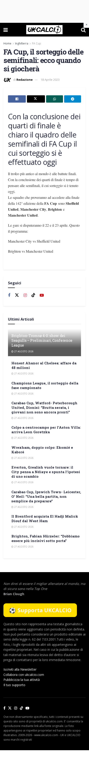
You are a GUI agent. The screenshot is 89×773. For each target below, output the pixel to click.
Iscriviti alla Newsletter (20, 669)
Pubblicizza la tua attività (21, 679)
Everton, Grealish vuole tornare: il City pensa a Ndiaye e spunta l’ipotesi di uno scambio (45, 472)
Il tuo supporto (14, 685)
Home (7, 43)
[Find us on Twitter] (17, 295)
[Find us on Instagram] (25, 295)
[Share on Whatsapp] (54, 99)
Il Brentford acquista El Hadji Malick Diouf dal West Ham (44, 518)
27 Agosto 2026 (23, 351)
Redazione (24, 80)
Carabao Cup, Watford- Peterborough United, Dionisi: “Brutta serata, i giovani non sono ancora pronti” (44, 407)
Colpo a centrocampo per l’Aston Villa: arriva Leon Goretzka (46, 429)
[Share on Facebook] (17, 99)
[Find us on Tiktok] (33, 295)
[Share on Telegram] (72, 99)
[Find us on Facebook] (9, 295)
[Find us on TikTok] (21, 708)
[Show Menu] (5, 29)
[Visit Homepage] (44, 29)
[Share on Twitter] (36, 99)
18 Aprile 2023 (50, 80)
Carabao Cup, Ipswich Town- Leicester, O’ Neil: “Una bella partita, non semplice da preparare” (46, 496)
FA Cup (36, 43)
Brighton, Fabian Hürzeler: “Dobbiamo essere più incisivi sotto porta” (45, 538)
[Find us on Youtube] (42, 295)
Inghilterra (21, 43)
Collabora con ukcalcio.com (23, 674)
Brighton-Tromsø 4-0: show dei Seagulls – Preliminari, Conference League (41, 340)
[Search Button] (83, 29)
